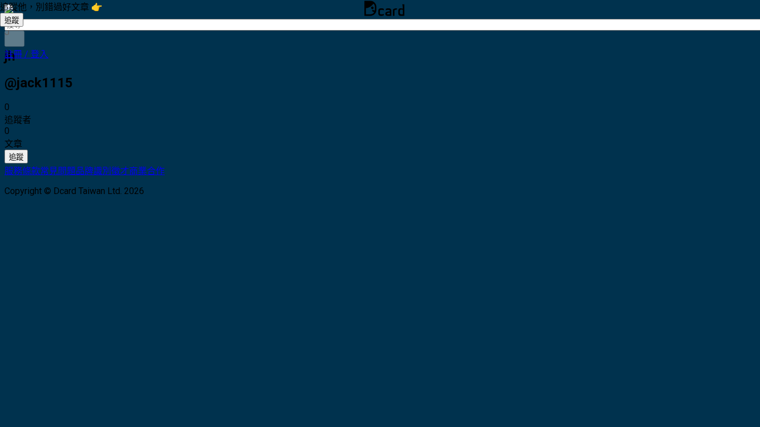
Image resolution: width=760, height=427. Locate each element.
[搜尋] (14, 39)
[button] (26, 54)
